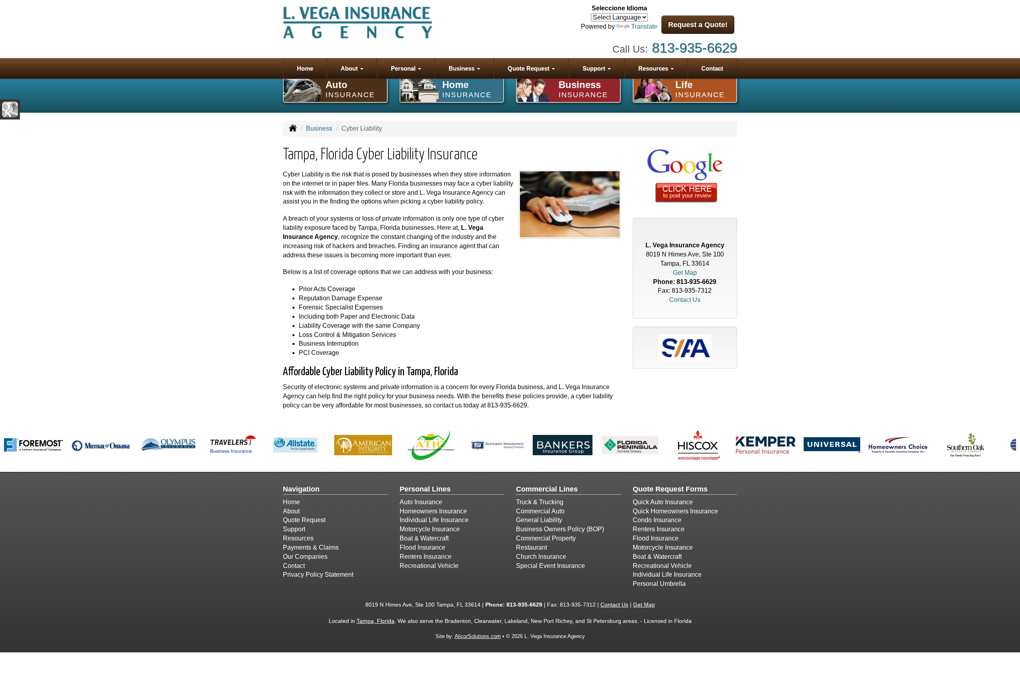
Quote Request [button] (529, 68)
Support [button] (595, 68)
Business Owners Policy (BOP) (560, 529)
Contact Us (684, 299)
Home (305, 68)
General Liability (539, 520)
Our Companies (305, 556)
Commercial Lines (547, 489)
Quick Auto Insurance (663, 502)
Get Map (685, 272)
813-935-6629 (694, 47)
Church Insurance (541, 556)
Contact (712, 68)
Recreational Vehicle (429, 565)
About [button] (350, 68)
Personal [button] (404, 68)
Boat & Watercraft (424, 538)
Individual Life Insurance (434, 520)
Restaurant (531, 547)
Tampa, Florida (375, 621)
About (291, 511)
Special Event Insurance (550, 565)
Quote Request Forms (670, 489)
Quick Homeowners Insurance (675, 511)
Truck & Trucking (539, 502)
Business (319, 128)
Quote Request (304, 520)
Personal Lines (425, 489)
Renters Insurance (425, 556)
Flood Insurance (422, 547)
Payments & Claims (311, 547)
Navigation (301, 489)
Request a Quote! (698, 25)
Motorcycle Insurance (430, 529)
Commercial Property (546, 538)
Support (294, 529)
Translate (644, 26)
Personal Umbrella (659, 583)
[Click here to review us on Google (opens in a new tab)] (685, 176)
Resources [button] (654, 68)
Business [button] (462, 68)
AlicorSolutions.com (478, 636)
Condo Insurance (657, 520)
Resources (298, 538)
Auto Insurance (421, 502)
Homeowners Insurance (433, 511)
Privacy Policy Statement (318, 574)
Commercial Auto (540, 511)
